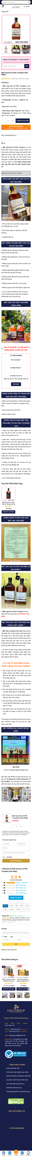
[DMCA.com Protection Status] (16, 1101)
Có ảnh (18, 909)
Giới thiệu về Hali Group (14, 1088)
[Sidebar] (2, 349)
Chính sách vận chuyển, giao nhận (17, 1072)
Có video (11, 909)
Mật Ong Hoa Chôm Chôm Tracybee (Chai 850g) (8, 504)
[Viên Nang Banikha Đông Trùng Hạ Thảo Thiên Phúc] (23, 971)
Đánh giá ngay (16, 898)
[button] (3, 29)
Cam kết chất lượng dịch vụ (15, 1084)
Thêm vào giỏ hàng (22, 120)
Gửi (16, 944)
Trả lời (3, 922)
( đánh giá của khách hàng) (19, 78)
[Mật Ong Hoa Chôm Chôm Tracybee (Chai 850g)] (8, 494)
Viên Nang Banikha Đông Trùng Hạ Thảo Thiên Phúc (23, 981)
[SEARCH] (29, 2)
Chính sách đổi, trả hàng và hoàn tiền (18, 1076)
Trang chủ (4, 11)
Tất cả (5, 905)
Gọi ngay (3, 1155)
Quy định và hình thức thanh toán (17, 1080)
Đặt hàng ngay (16, 861)
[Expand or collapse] (28, 173)
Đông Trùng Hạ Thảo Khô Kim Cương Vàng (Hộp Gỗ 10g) (8, 981)
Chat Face (22, 1155)
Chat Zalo (10, 1155)
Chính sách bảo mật (12, 1068)
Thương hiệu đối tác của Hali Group (18, 1091)
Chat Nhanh (28, 1155)
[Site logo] (16, 6)
